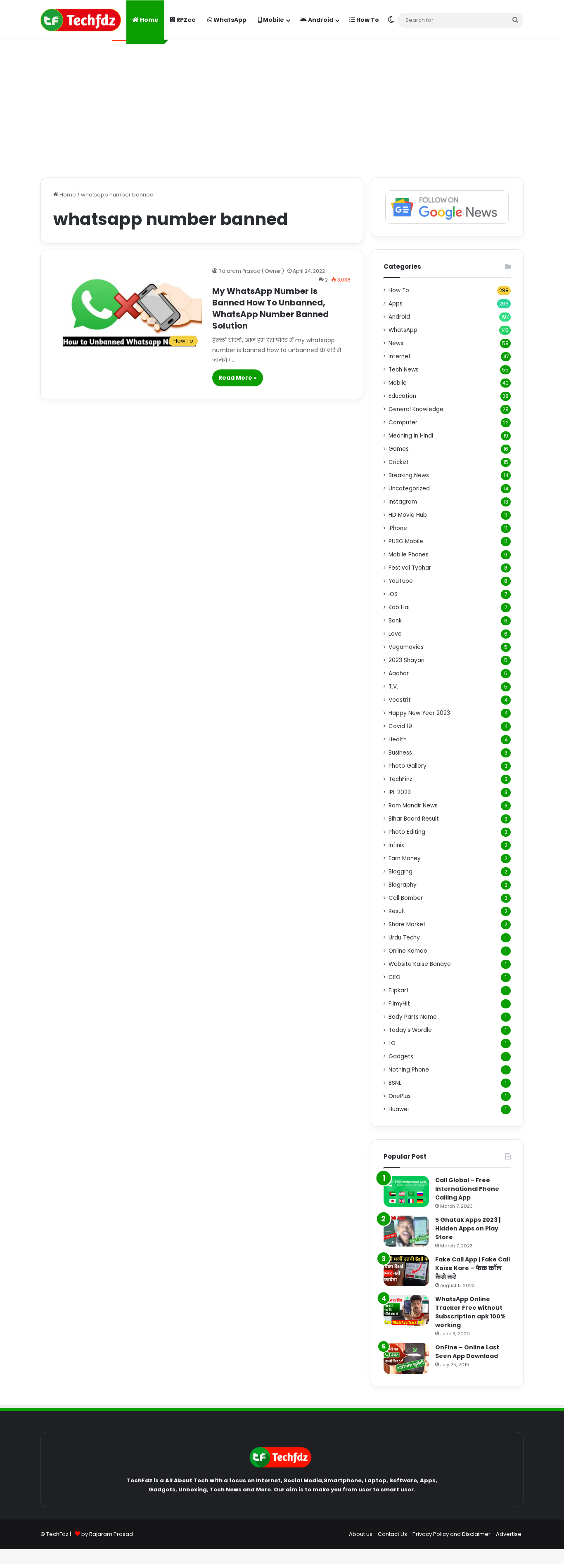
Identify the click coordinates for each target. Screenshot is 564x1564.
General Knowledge (416, 409)
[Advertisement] (282, 107)
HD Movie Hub (408, 515)
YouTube (401, 581)
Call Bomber (406, 898)
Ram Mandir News (413, 805)
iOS (393, 594)
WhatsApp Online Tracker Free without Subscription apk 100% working (470, 1312)
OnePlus (400, 1096)
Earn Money (405, 858)
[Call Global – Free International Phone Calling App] (406, 1191)
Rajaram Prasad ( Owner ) (251, 270)
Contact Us (392, 1534)
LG (392, 1043)
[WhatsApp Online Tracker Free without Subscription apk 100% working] (406, 1310)
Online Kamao (408, 951)
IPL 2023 (400, 792)
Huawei (399, 1109)
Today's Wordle (410, 1030)
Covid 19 (400, 726)
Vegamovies (406, 647)
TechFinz (400, 779)
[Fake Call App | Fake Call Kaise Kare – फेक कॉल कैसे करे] (406, 1270)
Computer (403, 422)
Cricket (399, 462)
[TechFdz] (80, 20)
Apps (396, 304)
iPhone (398, 528)
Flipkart (399, 990)
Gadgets (401, 1056)
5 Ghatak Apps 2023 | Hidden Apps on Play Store (467, 1228)
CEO (394, 977)
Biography (403, 885)
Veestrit (400, 700)
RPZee (185, 20)
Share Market (407, 924)
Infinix (396, 845)
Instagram (403, 502)
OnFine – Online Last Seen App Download (467, 1351)
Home (149, 20)
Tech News (404, 370)
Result (397, 911)
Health (398, 739)
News (396, 343)
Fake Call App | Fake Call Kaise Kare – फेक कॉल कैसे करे (472, 1268)
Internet (400, 356)
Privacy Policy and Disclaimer (451, 1534)
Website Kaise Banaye (420, 964)
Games (399, 449)
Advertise (508, 1534)
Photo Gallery (408, 766)
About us (360, 1534)
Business (400, 753)
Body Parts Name (413, 1017)
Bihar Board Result (414, 819)
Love (395, 634)
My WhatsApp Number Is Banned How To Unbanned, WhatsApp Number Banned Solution (270, 308)
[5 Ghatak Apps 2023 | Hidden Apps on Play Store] (406, 1231)
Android (320, 20)
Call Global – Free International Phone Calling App (467, 1189)
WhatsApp (229, 20)
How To (367, 20)
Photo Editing (407, 832)
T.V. (393, 687)
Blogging (400, 871)
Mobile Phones (409, 554)
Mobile (273, 20)
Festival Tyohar (410, 568)
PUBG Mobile (406, 541)
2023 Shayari (406, 660)
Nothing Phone (409, 1070)
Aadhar (399, 673)
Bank (395, 621)
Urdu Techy (404, 938)
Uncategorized (409, 488)
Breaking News (409, 475)
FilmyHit (399, 1004)
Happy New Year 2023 (419, 713)
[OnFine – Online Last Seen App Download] (406, 1358)
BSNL (395, 1083)
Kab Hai (399, 607)
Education (402, 396)
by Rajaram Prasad (107, 1534)
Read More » (237, 378)
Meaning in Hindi (411, 436)
